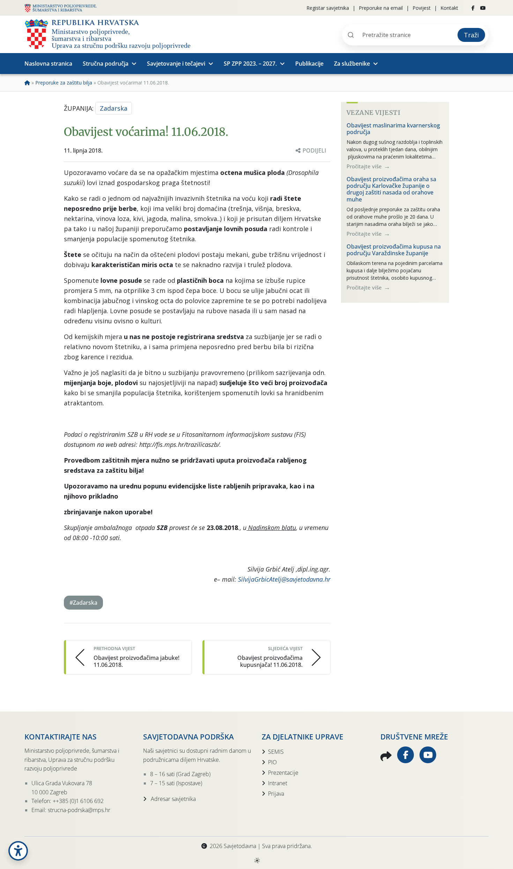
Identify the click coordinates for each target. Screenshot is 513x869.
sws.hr (256, 860)
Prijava (276, 793)
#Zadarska (83, 602)
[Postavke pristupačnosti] (18, 851)
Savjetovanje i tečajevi (176, 63)
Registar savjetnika (327, 8)
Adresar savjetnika (172, 799)
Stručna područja (105, 63)
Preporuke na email (381, 8)
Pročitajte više (365, 166)
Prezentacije (283, 772)
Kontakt (449, 8)
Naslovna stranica (48, 63)
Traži (471, 35)
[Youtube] (483, 8)
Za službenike (352, 63)
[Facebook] (473, 8)
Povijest (421, 8)
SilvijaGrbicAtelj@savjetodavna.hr (284, 579)
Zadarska (113, 108)
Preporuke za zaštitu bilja (63, 82)
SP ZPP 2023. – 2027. (250, 63)
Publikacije (309, 63)
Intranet (277, 783)
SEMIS (276, 752)
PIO (272, 762)
